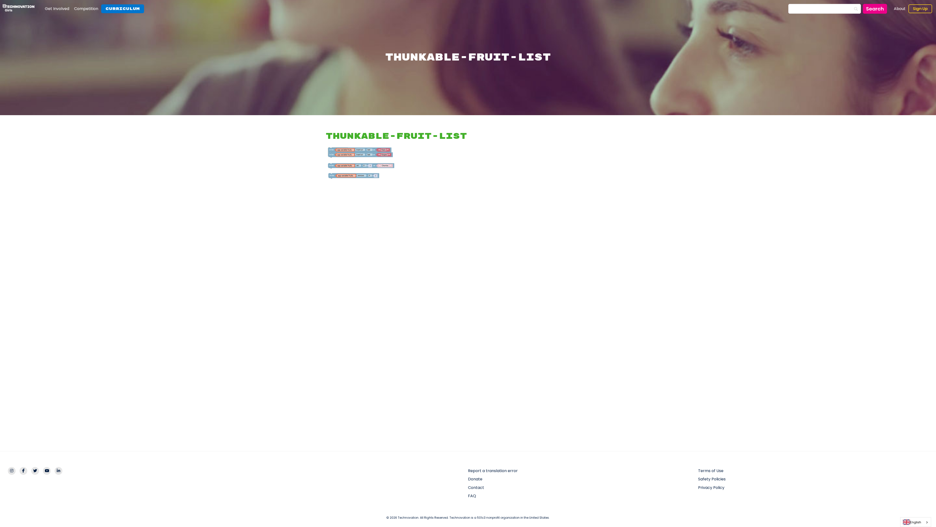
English (915, 522)
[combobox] (915, 522)
